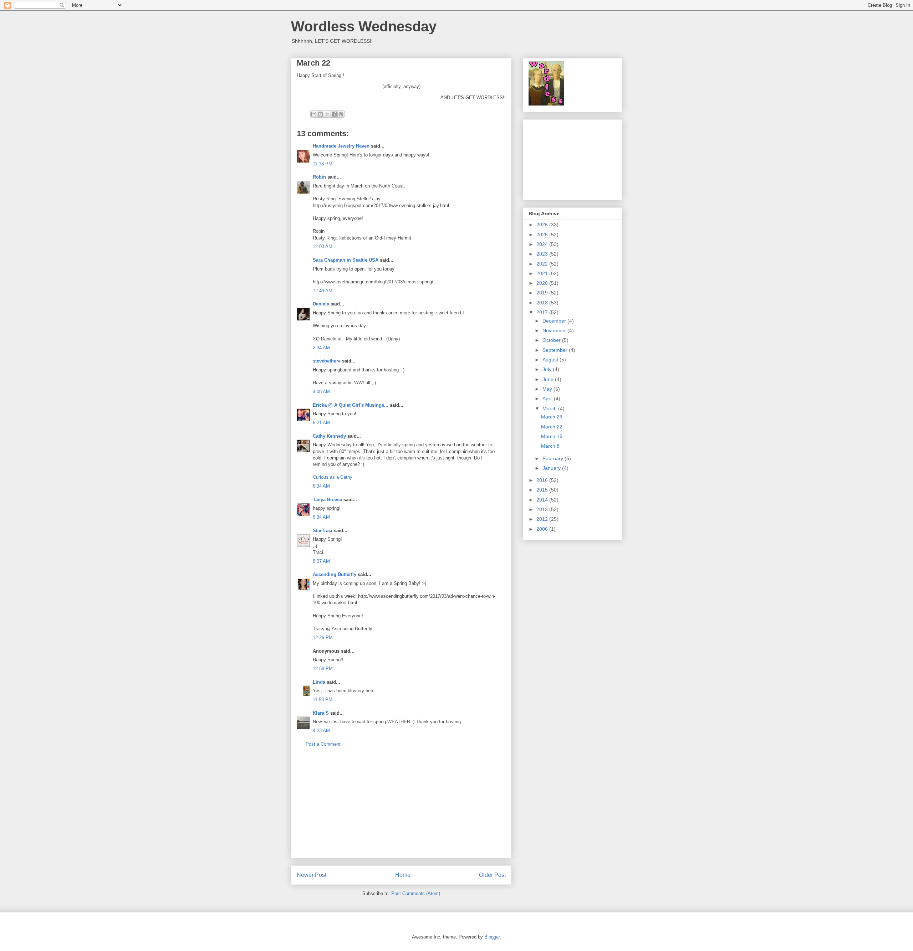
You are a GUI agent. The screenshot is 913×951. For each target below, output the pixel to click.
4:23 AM (321, 730)
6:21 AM (321, 422)
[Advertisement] (401, 808)
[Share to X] (327, 114)
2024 (542, 244)
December (554, 321)
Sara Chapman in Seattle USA (345, 260)
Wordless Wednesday (364, 26)
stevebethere (327, 361)
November (554, 330)
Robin (319, 177)
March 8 (550, 446)
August (551, 360)
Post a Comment (323, 744)
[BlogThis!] (320, 114)
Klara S (321, 713)
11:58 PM (322, 699)
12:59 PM (323, 668)
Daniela (321, 304)
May (548, 389)
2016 (542, 480)
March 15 (551, 436)
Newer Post (311, 875)
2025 (542, 234)
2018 (542, 302)
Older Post (492, 875)
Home (402, 875)
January (552, 468)
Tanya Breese (327, 499)
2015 (542, 490)
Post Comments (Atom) (415, 893)
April (548, 398)
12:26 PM (323, 637)
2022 (542, 264)
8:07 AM (321, 561)
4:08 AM (321, 391)
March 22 (551, 427)
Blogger (492, 937)
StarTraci (322, 530)
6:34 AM (321, 486)
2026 (542, 224)
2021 (542, 273)
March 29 (551, 417)
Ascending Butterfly (334, 574)
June (548, 379)
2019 (542, 292)
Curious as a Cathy (332, 477)
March (550, 408)
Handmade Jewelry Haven (341, 146)
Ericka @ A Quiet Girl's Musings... (350, 405)
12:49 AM (322, 290)
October (552, 340)
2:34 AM (321, 347)
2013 (542, 509)
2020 (542, 283)
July (547, 369)
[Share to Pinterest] (341, 114)
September (555, 350)
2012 (542, 519)
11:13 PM (322, 163)
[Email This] (313, 114)
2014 (542, 500)
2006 (542, 529)
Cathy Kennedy (329, 436)
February (553, 458)
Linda (319, 682)
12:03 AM (322, 246)
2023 (542, 254)
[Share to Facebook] (334, 114)
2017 (542, 312)
